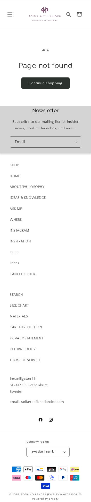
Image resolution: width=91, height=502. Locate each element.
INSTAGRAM (19, 231)
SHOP (14, 165)
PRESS (15, 252)
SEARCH (16, 295)
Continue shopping (45, 83)
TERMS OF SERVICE (25, 360)
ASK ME (16, 209)
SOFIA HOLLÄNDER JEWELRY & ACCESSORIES (51, 494)
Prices (14, 263)
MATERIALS (19, 316)
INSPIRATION (20, 241)
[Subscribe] (75, 142)
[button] (9, 14)
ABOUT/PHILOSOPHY (27, 187)
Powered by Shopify (45, 498)
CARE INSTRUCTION (26, 327)
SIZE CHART (19, 306)
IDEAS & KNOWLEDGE (28, 198)
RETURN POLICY (23, 349)
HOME (15, 176)
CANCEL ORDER (22, 274)
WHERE (16, 220)
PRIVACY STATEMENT (26, 338)
